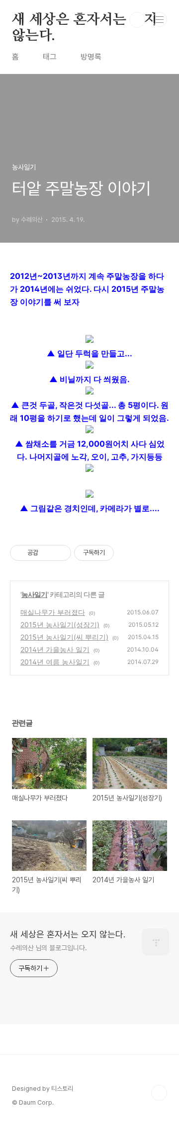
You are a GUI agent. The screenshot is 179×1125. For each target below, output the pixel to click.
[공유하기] (47, 552)
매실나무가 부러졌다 (52, 612)
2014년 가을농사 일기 (55, 649)
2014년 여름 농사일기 (55, 662)
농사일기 (34, 594)
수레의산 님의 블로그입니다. (48, 948)
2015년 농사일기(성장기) (59, 624)
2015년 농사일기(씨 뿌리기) (64, 637)
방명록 (91, 57)
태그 (50, 57)
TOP (159, 1093)
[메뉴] (159, 19)
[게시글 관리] (60, 552)
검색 (137, 19)
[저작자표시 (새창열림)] (118, 553)
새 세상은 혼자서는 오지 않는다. (84, 20)
